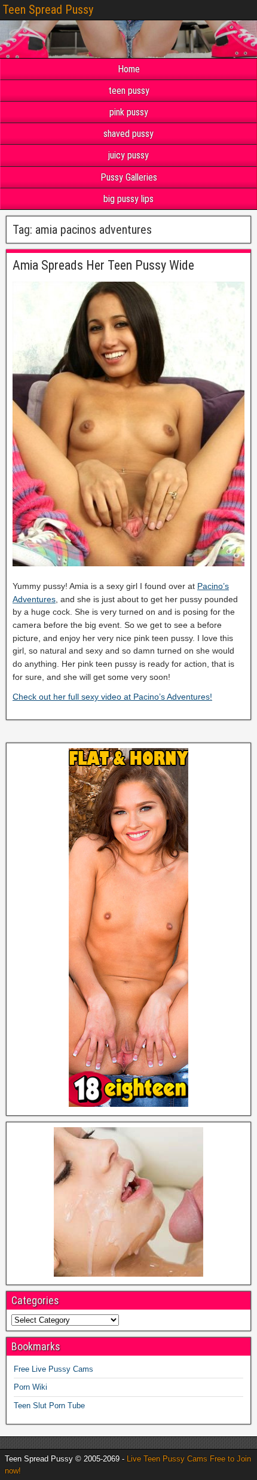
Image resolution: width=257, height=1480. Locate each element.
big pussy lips (128, 199)
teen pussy (128, 90)
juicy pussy (128, 155)
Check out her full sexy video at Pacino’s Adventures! (112, 696)
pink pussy (128, 112)
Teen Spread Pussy (47, 9)
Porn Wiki (30, 1387)
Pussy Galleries (128, 177)
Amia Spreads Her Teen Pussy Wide (103, 265)
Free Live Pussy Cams (53, 1369)
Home (129, 69)
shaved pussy (128, 133)
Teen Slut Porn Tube (49, 1405)
